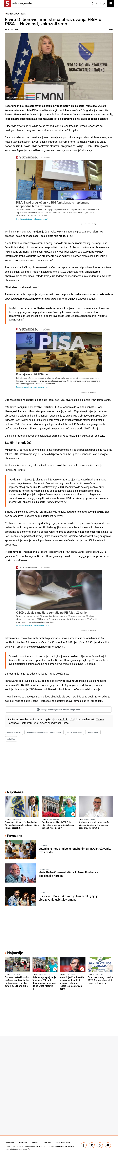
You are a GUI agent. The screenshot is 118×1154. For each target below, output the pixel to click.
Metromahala (12, 14)
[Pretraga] (96, 3)
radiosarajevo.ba (31, 1146)
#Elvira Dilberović (14, 732)
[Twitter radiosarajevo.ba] (92, 1145)
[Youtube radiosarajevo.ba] (108, 1145)
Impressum (23, 1142)
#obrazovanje (93, 732)
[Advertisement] (59, 765)
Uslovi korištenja (63, 1142)
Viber (58, 723)
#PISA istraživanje (74, 732)
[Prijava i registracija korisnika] (100, 3)
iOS (72, 719)
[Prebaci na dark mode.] (92, 3)
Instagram (27, 723)
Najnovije (15, 952)
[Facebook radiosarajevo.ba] (84, 1145)
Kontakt (35, 1142)
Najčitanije (15, 792)
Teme (23, 14)
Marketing (10, 1142)
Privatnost (47, 1142)
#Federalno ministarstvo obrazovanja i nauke (44, 732)
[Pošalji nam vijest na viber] (100, 1145)
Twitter (100, 719)
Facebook (13, 723)
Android (63, 719)
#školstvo (11, 739)
